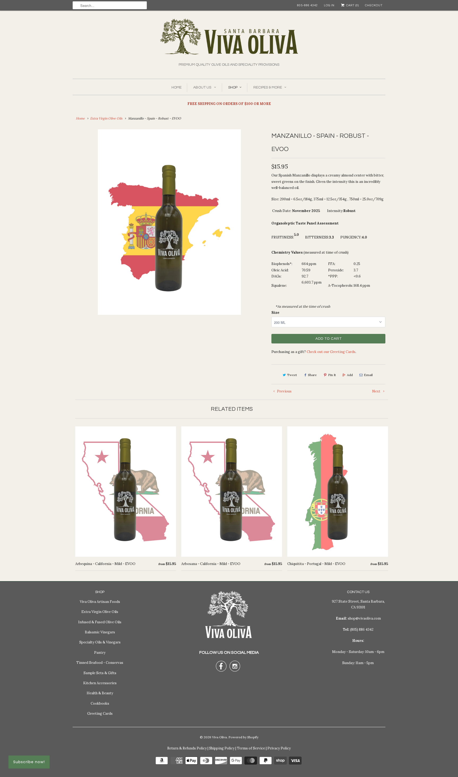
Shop (232, 87)
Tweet (292, 375)
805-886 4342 (307, 5)
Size (275, 312)
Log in (329, 5)
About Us (202, 87)
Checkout (374, 5)
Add (350, 375)
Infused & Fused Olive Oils (99, 622)
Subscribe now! (29, 762)
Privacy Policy (279, 748)
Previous (284, 391)
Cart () (352, 5)
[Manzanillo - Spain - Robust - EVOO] (169, 222)
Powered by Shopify (243, 737)
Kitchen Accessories (100, 683)
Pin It (332, 375)
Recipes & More (267, 87)
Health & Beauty (100, 693)
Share (312, 375)
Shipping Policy (222, 748)
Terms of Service (251, 748)
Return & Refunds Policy (187, 748)
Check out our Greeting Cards (331, 352)
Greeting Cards (100, 713)
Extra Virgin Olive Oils (99, 612)
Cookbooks (100, 703)
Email (368, 375)
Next (376, 391)
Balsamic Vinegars (100, 632)
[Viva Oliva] (229, 40)
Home (176, 87)
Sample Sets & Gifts (99, 673)
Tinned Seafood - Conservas (99, 662)
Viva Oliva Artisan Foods (100, 601)
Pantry (99, 652)
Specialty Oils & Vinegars (100, 642)
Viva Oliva (219, 737)
